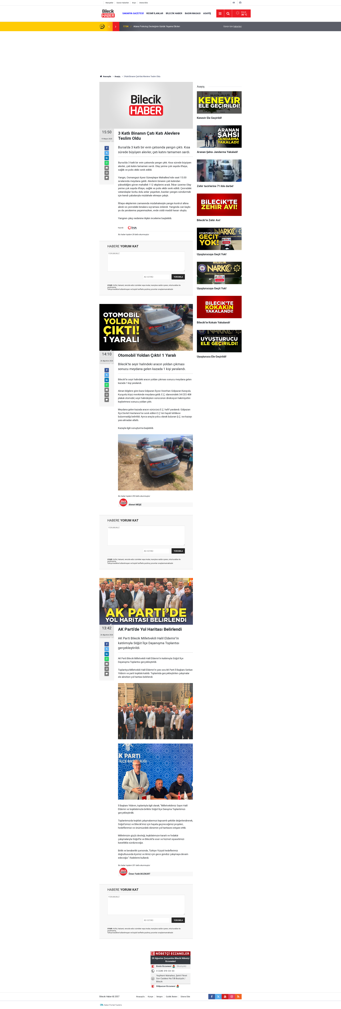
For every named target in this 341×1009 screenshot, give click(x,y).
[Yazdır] (107, 173)
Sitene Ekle (143, 3)
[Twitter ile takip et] (218, 996)
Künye (150, 997)
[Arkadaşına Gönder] (107, 168)
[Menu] (220, 13)
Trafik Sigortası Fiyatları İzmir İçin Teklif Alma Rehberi (158, 26)
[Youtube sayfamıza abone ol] (225, 996)
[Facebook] (107, 148)
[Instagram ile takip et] (231, 996)
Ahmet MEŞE (135, 504)
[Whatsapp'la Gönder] (107, 163)
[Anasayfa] (100, 3)
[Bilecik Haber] (108, 13)
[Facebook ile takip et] (211, 996)
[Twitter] (107, 153)
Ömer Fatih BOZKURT (139, 874)
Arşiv (134, 3)
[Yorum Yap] (107, 178)
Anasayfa (107, 76)
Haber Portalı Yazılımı (113, 1005)
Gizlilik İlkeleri (171, 997)
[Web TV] (233, 2)
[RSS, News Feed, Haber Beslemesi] (238, 996)
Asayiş (207, 13)
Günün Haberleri (123, 3)
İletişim (160, 997)
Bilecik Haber (174, 13)
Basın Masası (193, 13)
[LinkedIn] (107, 158)
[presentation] (109, 26)
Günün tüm (232, 26)
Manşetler (109, 3)
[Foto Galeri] (240, 2)
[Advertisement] (170, 51)
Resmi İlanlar (154, 13)
